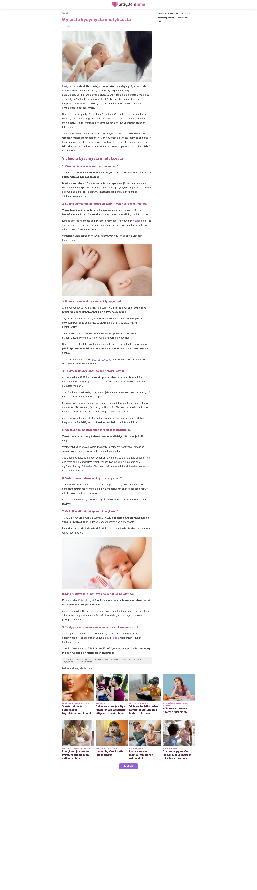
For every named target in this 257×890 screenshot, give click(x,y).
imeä (147, 457)
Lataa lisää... (128, 766)
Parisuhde (100, 703)
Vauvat (65, 13)
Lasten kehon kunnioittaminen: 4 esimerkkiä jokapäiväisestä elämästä (141, 755)
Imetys (65, 86)
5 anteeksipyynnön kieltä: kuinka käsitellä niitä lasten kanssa (177, 755)
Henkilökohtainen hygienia (75, 703)
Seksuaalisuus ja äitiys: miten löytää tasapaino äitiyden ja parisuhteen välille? (111, 710)
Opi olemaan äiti (137, 749)
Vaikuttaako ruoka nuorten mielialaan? (175, 710)
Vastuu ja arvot (171, 749)
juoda (116, 637)
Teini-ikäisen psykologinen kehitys (176, 704)
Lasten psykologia (138, 703)
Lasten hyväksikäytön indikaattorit (110, 753)
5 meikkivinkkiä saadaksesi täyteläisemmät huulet (76, 710)
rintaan (137, 220)
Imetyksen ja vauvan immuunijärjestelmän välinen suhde (75, 755)
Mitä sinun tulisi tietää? (107, 749)
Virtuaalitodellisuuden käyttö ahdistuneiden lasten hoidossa (143, 710)
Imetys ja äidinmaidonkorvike (77, 749)
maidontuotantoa (101, 359)
